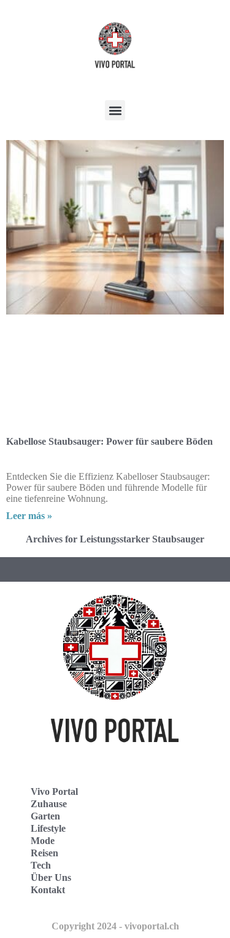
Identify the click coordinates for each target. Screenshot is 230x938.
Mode (43, 840)
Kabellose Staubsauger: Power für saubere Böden (109, 441)
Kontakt (48, 890)
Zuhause (49, 804)
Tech (41, 865)
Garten (45, 816)
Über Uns (51, 877)
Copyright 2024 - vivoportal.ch (115, 926)
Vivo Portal (54, 791)
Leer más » (29, 515)
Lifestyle (48, 828)
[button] (115, 110)
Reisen (44, 853)
